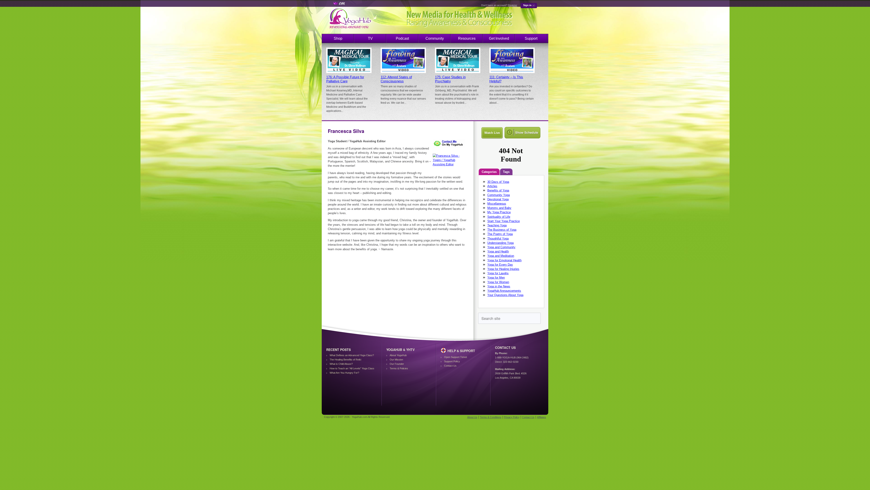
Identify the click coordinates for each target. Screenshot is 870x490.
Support (531, 38)
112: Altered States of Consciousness (396, 79)
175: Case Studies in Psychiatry (450, 79)
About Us (472, 417)
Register (512, 5)
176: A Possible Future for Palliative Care (345, 79)
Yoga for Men (496, 277)
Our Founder (397, 364)
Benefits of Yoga (498, 190)
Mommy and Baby (499, 208)
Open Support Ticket (455, 357)
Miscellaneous (496, 203)
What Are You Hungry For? (344, 372)
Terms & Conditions (490, 417)
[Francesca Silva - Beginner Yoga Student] (450, 148)
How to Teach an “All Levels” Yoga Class (352, 368)
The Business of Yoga (501, 229)
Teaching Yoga (497, 225)
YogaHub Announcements (504, 290)
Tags (506, 172)
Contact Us (450, 365)
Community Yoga (498, 195)
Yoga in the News (498, 286)
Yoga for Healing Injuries (503, 269)
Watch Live (492, 133)
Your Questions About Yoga (505, 295)
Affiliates (541, 417)
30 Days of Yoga (498, 182)
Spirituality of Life (498, 216)
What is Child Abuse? (341, 364)
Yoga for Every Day (500, 264)
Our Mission (396, 359)
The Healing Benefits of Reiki (345, 359)
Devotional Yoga (498, 199)
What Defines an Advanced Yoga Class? (352, 355)
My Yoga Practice (499, 212)
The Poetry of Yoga (500, 234)
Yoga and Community (501, 247)
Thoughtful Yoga (498, 238)
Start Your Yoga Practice (503, 221)
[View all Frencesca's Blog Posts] (450, 164)
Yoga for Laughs (498, 273)
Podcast (402, 38)
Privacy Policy (512, 417)
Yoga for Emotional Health (504, 260)
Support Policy (452, 361)
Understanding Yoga (500, 243)
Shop (338, 38)
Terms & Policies (399, 368)
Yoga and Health (498, 251)
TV (370, 38)
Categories (489, 172)
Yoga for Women (498, 282)
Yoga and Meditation (500, 255)
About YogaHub (398, 355)
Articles (492, 186)
